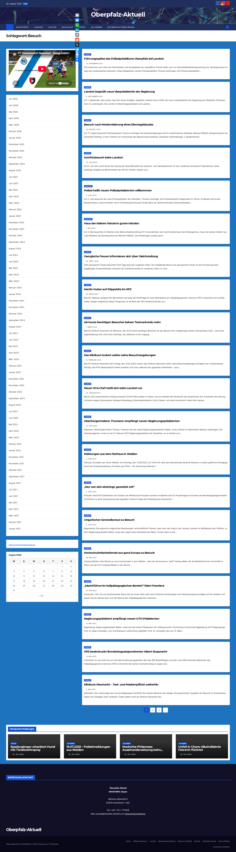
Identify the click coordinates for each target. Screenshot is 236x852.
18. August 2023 (93, 129)
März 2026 (14, 125)
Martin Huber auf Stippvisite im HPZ (108, 289)
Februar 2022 (15, 444)
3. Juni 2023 (91, 195)
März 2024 (14, 281)
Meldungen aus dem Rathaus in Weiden (110, 454)
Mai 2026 (13, 112)
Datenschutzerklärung (120, 27)
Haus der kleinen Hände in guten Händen (111, 223)
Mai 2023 (13, 346)
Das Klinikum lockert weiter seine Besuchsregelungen (120, 355)
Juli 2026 (13, 99)
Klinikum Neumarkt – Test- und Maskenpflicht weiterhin (121, 684)
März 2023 (14, 359)
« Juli (40, 596)
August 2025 (15, 170)
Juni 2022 (13, 418)
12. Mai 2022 (91, 623)
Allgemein (96, 27)
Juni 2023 (13, 340)
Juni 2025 (13, 183)
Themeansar (53, 844)
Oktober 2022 (15, 392)
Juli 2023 (13, 333)
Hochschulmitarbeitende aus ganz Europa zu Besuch (119, 552)
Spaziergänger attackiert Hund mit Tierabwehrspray (32, 748)
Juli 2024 (13, 255)
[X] (77, 44)
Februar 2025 (15, 209)
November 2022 (16, 385)
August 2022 (15, 405)
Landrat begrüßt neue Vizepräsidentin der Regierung (119, 91)
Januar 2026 (15, 138)
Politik (52, 27)
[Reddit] (77, 39)
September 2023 (17, 320)
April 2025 (14, 196)
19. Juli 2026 (18, 754)
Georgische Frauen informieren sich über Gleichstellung (121, 256)
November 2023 (16, 307)
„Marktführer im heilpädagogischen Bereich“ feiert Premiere (124, 585)
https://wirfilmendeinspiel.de (22, 545)
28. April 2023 (92, 261)
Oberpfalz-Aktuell (118, 14)
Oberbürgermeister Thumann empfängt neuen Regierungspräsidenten (132, 421)
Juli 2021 (13, 489)
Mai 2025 (13, 190)
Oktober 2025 (15, 157)
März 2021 (14, 515)
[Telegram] (77, 49)
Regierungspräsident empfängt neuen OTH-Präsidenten (121, 618)
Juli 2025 (13, 177)
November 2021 (16, 463)
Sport (82, 27)
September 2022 (17, 398)
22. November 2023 (94, 63)
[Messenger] (77, 54)
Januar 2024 (15, 294)
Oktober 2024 (15, 235)
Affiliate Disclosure (140, 841)
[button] (223, 27)
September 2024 (17, 242)
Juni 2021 (13, 496)
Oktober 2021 (15, 470)
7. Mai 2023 (91, 228)
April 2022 (14, 431)
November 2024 (16, 229)
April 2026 (14, 118)
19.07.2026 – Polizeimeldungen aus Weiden (88, 748)
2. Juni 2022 (91, 492)
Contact (153, 841)
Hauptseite (22, 27)
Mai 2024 (13, 268)
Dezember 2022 (16, 379)
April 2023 (14, 353)
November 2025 (16, 151)
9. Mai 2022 (91, 689)
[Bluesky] (77, 20)
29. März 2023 (92, 294)
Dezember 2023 (16, 301)
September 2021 (16, 476)
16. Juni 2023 (91, 162)
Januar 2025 (15, 216)
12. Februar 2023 (93, 360)
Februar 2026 (15, 131)
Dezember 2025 (16, 144)
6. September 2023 (94, 96)
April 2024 (14, 274)
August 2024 (15, 248)
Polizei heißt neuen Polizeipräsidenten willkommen (118, 190)
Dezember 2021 (16, 457)
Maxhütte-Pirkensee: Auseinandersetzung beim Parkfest (141, 750)
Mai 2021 (13, 502)
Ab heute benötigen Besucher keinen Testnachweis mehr (122, 322)
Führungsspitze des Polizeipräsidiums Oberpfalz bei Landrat (124, 58)
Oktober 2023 (15, 314)
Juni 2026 (13, 105)
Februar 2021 (15, 522)
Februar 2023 (15, 366)
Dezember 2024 (16, 222)
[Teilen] (77, 59)
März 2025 (14, 203)
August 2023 (15, 327)
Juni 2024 (13, 261)
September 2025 (17, 164)
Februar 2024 (15, 287)
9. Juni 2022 (91, 459)
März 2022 (14, 437)
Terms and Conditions (221, 847)
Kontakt (197, 841)
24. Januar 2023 (93, 393)
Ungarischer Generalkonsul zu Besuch (109, 519)
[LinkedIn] (77, 30)
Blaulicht (67, 27)
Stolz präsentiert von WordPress (18, 844)
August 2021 (15, 483)
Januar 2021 (14, 529)
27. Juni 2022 (91, 426)
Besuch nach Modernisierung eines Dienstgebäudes (118, 124)
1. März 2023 (91, 327)
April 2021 (13, 509)
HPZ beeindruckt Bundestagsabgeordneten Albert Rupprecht (125, 651)
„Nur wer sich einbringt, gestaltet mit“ (109, 487)
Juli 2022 (13, 411)
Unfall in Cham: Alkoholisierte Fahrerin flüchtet (199, 748)
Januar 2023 (15, 372)
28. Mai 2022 (91, 557)
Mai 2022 (13, 424)
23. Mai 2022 (91, 590)
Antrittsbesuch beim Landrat (103, 157)
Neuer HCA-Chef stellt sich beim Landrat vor (113, 388)
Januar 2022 (15, 450)
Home (128, 841)
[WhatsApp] (77, 25)
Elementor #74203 (185, 841)
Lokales (38, 27)
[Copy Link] (77, 34)
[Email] (77, 15)
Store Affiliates (224, 841)
